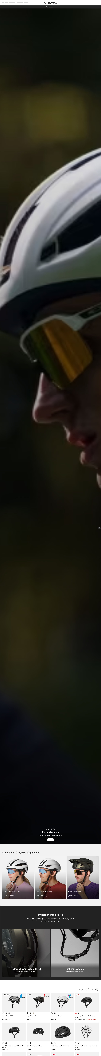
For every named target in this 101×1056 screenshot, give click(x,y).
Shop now (50, 839)
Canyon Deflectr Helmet (32, 1016)
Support (26, 2)
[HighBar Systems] (75, 953)
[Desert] (33, 1013)
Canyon (47, 829)
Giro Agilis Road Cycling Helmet (34, 1045)
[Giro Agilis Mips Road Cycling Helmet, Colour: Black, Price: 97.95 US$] (62, 1032)
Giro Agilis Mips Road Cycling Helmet (59, 1045)
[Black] (6, 1013)
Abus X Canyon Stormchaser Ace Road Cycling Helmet (86, 1046)
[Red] (76, 1013)
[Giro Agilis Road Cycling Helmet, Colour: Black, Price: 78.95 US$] (38, 1032)
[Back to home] (50, 2)
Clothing (53, 829)
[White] (3, 1013)
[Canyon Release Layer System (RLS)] (26, 953)
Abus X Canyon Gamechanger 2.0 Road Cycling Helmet (13, 1046)
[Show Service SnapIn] (99, 528)
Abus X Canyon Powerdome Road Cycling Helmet (84, 1016)
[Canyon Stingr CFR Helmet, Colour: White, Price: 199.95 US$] (62, 1002)
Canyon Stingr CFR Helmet (57, 1016)
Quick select (14, 1009)
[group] (50, 877)
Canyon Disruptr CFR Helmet (9, 1016)
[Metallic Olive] (30, 1013)
